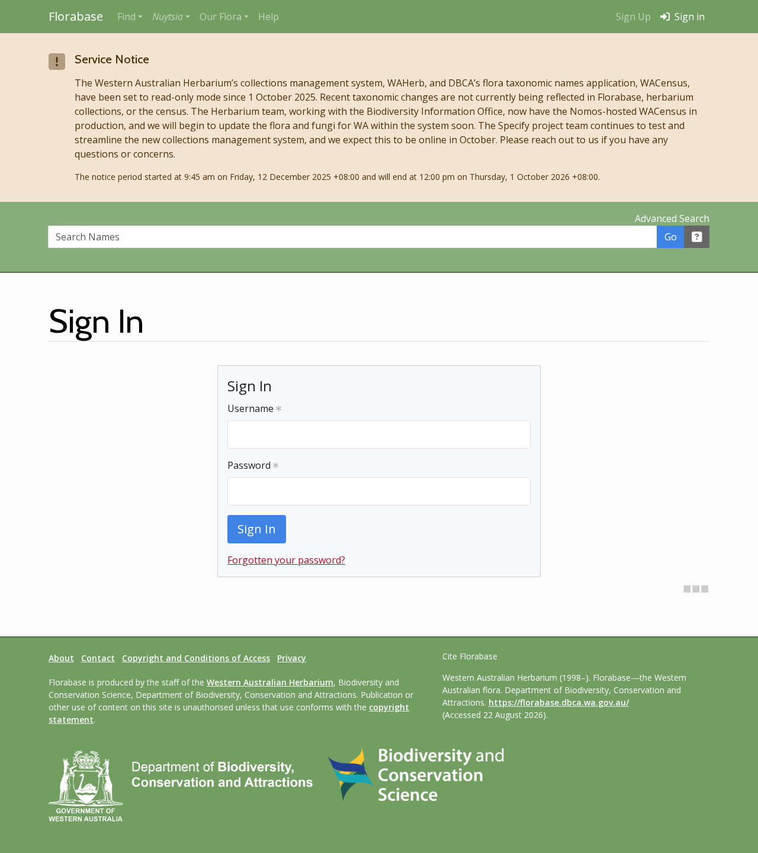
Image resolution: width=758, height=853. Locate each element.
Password (250, 465)
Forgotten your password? (286, 559)
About (61, 658)
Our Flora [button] (221, 16)
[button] (171, 16)
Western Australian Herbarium (270, 682)
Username (251, 408)
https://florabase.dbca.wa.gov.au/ (559, 702)
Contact (98, 658)
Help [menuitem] (268, 16)
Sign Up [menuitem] (633, 16)
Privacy (291, 658)
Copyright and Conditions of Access (196, 658)
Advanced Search (672, 218)
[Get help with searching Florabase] (697, 237)
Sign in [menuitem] (688, 16)
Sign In (256, 529)
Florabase (76, 16)
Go (670, 236)
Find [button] (126, 16)
